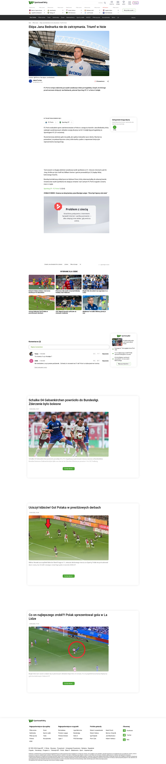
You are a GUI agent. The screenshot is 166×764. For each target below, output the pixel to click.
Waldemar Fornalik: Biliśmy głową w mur (94, 312)
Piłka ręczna (96, 17)
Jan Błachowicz (110, 736)
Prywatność (60, 748)
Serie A (75, 736)
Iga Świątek (93, 736)
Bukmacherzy (70, 17)
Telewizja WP (55, 750)
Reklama (84, 748)
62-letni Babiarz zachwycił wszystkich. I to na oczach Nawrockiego (122, 359)
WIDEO (88, 17)
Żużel (62, 17)
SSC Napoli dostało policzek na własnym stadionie (66, 312)
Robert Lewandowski (96, 730)
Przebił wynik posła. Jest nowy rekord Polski (128, 342)
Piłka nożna (41, 17)
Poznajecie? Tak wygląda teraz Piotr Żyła (125, 349)
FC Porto (56, 188)
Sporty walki (80, 17)
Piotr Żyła (93, 738)
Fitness (31, 738)
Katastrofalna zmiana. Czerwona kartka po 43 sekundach (39, 291)
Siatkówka (56, 17)
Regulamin (91, 748)
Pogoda (31, 750)
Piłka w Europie (73, 264)
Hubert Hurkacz (110, 738)
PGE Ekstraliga (77, 738)
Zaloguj (136, 3)
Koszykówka (106, 17)
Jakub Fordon (37, 80)
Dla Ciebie (33, 17)
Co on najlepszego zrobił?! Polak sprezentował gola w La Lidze (123, 353)
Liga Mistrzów (77, 730)
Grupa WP (40, 748)
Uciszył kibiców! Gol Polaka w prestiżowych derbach (38, 312)
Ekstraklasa (61, 730)
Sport (81, 750)
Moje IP (67, 750)
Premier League (63, 733)
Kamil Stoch (109, 730)
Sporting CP (48, 188)
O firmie (46, 748)
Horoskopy (38, 750)
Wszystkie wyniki (128, 10)
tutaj (62, 760)
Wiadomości (74, 750)
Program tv (46, 750)
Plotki (62, 750)
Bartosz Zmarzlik (111, 733)
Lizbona (66, 264)
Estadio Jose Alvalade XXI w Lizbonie (53, 264)
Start (30, 22)
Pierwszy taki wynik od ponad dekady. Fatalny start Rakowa (68, 291)
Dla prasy (53, 748)
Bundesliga (76, 733)
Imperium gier (88, 750)
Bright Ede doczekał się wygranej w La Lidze (95, 291)
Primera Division (63, 736)
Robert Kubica (94, 733)
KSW (30, 741)
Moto (113, 17)
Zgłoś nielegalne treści (40, 367)
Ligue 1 (60, 738)
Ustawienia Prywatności (73, 748)
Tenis (48, 17)
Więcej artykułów (123, 364)
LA (118, 17)
